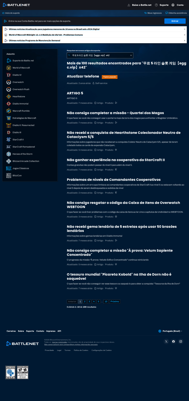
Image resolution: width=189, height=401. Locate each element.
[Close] (185, 29)
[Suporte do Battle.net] (116, 103)
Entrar (175, 21)
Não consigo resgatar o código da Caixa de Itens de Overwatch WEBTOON (123, 204)
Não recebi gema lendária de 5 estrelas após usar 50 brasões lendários (122, 228)
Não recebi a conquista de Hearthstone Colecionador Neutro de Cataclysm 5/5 (124, 134)
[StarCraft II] (116, 170)
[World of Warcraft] (116, 264)
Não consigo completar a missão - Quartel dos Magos (115, 113)
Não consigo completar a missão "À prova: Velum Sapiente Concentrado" (120, 252)
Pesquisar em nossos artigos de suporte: (83, 51)
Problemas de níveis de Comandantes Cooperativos (114, 179)
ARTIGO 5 (75, 93)
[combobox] (100, 55)
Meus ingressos (154, 13)
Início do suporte (12, 13)
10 (106, 301)
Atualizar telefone (83, 76)
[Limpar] (131, 55)
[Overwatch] (116, 216)
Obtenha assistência (177, 13)
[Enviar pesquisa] (69, 55)
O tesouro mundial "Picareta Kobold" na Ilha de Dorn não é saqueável (119, 276)
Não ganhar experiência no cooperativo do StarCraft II (116, 159)
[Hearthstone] (116, 150)
